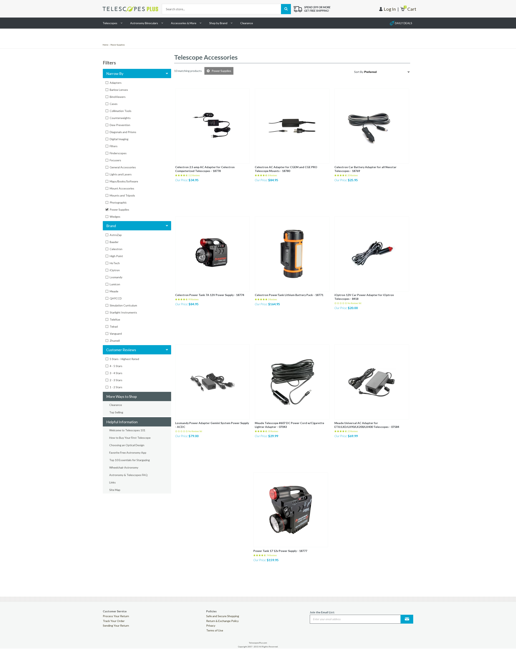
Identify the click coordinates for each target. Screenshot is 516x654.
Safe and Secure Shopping (222, 616)
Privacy (210, 625)
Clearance (246, 23)
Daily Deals (403, 23)
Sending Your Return (116, 625)
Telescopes (110, 23)
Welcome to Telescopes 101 (127, 430)
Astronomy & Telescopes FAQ (128, 475)
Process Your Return (116, 616)
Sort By (358, 71)
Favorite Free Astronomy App (127, 452)
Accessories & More (183, 23)
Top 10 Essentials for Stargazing (129, 460)
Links (112, 482)
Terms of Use (214, 630)
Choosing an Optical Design (126, 445)
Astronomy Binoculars (144, 23)
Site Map (114, 490)
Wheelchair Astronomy (123, 467)
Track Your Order (114, 621)
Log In (390, 9)
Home (105, 44)
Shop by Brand (218, 23)
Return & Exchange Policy (222, 621)
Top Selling (116, 412)
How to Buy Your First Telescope (130, 437)
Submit (407, 619)
